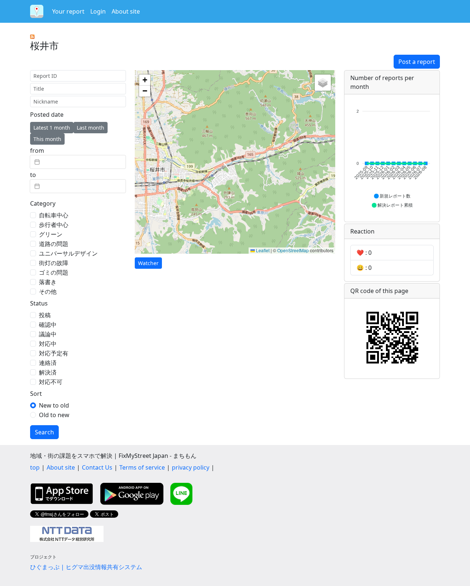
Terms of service (142, 467)
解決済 (48, 372)
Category (42, 203)
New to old (54, 405)
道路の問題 (53, 244)
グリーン (50, 234)
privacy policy (190, 467)
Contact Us (97, 467)
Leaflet (262, 250)
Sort (36, 394)
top (35, 467)
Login (98, 11)
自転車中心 (53, 215)
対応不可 (50, 382)
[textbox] (78, 162)
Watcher (148, 263)
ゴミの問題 (53, 272)
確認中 (48, 325)
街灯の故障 (53, 263)
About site (126, 11)
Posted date (47, 115)
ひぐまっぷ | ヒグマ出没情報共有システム (86, 567)
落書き (48, 282)
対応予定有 (53, 353)
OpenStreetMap (293, 250)
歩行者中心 (53, 225)
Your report (68, 11)
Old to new (54, 415)
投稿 (45, 315)
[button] (144, 80)
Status (39, 303)
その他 (48, 291)
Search (44, 432)
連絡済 (48, 363)
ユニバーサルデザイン (68, 253)
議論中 (48, 334)
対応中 (48, 344)
